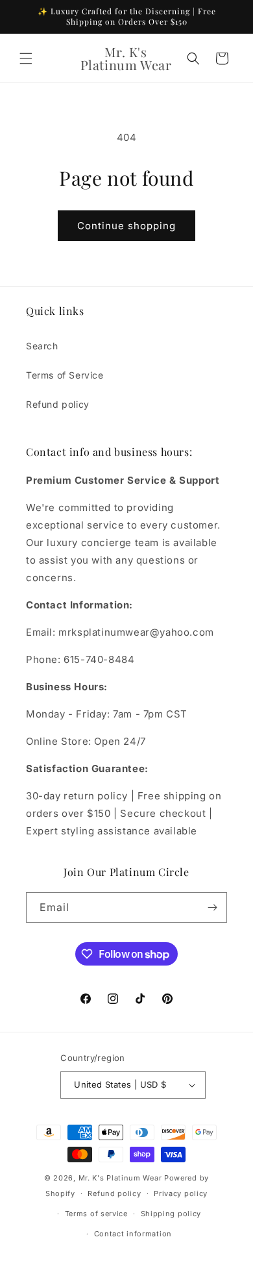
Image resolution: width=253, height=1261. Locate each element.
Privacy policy (181, 1193)
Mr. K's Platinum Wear (121, 1177)
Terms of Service (65, 375)
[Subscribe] (212, 907)
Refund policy (58, 404)
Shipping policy (171, 1213)
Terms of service (96, 1213)
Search (42, 345)
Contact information (133, 1233)
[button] (26, 58)
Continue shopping (126, 225)
